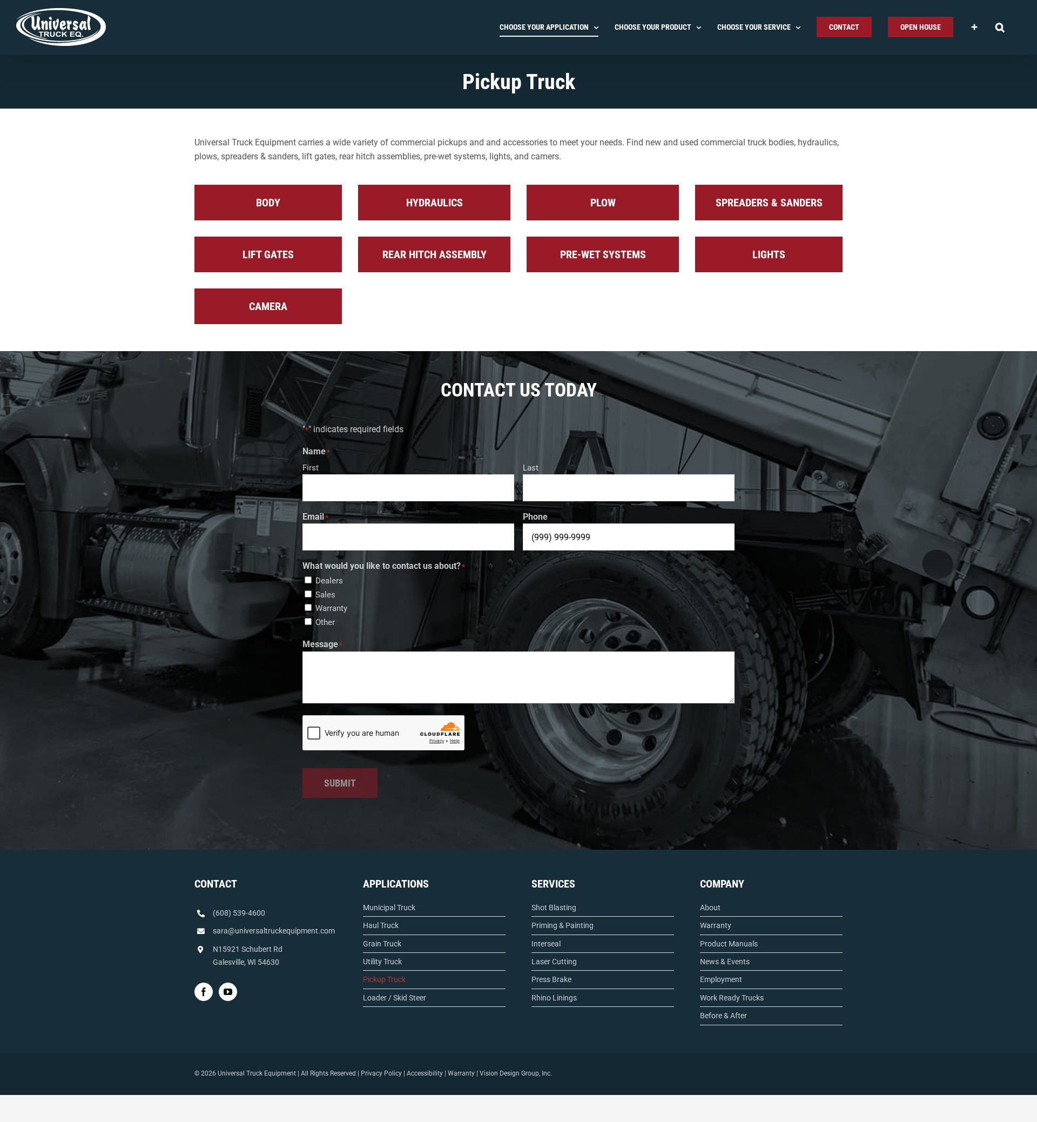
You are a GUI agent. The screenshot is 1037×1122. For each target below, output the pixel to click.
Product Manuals (729, 943)
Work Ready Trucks (732, 997)
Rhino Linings (554, 997)
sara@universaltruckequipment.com (274, 930)
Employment (721, 979)
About (710, 907)
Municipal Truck (389, 907)
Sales (325, 595)
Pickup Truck (384, 979)
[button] (1000, 27)
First (310, 468)
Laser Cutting (554, 961)
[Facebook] (203, 992)
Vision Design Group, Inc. (516, 1073)
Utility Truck (382, 961)
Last (530, 468)
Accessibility (425, 1073)
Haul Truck (381, 925)
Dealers (329, 581)
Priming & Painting (562, 925)
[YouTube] (228, 992)
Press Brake (551, 979)
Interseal (546, 943)
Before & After (723, 1015)
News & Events (725, 961)
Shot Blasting (553, 907)
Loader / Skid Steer (394, 997)
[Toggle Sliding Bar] (974, 27)
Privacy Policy (381, 1073)
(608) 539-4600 (239, 913)
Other (325, 622)
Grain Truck (382, 943)
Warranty (331, 608)
